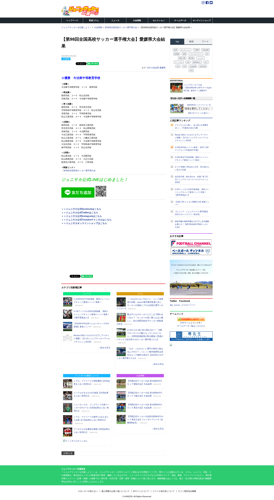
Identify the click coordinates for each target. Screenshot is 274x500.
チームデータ (180, 20)
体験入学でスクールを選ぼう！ (199, 113)
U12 (178, 66)
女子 (206, 62)
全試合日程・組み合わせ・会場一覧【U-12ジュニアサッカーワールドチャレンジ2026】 (191, 179)
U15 (184, 66)
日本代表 (203, 66)
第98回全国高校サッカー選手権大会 (79, 170)
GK (207, 54)
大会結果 (155, 67)
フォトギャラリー (196, 54)
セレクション (159, 20)
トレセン (200, 58)
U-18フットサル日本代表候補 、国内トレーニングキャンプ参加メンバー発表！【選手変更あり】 (92, 314)
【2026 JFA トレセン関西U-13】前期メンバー (192, 203)
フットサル (179, 62)
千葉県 (196, 50)
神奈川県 (182, 58)
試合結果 (205, 50)
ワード (205, 41)
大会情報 (137, 20)
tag (177, 41)
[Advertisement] (82, 252)
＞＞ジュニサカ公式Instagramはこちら (81, 216)
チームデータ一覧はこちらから (191, 326)
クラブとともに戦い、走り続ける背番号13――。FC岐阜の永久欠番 (191, 126)
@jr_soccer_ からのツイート (183, 305)
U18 (148, 67)
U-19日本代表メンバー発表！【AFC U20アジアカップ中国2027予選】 (191, 148)
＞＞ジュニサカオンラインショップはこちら (84, 223)
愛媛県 (163, 67)
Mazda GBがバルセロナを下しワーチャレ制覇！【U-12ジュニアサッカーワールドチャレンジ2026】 (92, 338)
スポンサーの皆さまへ (88, 491)
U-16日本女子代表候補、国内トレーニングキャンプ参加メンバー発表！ (191, 158)
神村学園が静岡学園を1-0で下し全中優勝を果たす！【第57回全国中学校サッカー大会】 (192, 224)
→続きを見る (104, 347)
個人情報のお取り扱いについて (115, 491)
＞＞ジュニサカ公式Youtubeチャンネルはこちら (86, 219)
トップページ (72, 20)
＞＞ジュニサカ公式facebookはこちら (81, 209)
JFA (191, 70)
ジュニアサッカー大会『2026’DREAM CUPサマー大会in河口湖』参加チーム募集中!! (197, 88)
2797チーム (185, 323)
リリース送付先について (164, 491)
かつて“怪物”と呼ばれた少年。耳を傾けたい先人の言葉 (192, 168)
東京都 (191, 58)
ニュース (115, 20)
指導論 (176, 54)
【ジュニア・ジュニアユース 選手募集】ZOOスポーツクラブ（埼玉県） (192, 213)
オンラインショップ (202, 20)
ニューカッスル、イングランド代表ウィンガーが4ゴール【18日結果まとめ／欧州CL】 (92, 407)
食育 (175, 50)
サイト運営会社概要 (187, 491)
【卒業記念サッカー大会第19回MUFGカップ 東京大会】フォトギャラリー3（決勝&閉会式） (145, 419)
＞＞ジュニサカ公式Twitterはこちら (79, 212)
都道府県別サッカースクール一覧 (199, 105)
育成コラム (94, 20)
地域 (191, 41)
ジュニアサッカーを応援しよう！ (76, 27)
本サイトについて (141, 491)
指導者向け (197, 62)
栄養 (184, 54)
